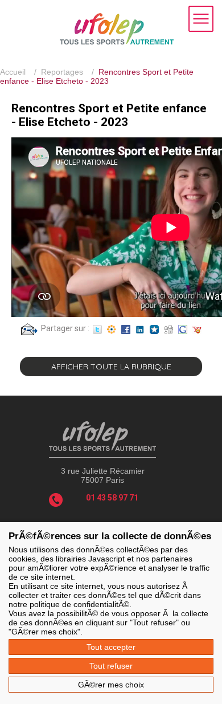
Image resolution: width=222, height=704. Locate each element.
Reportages (62, 71)
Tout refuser (111, 665)
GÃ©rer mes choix (111, 684)
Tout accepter (111, 647)
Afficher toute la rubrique (111, 366)
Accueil (13, 71)
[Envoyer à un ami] (29, 328)
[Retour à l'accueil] (117, 41)
